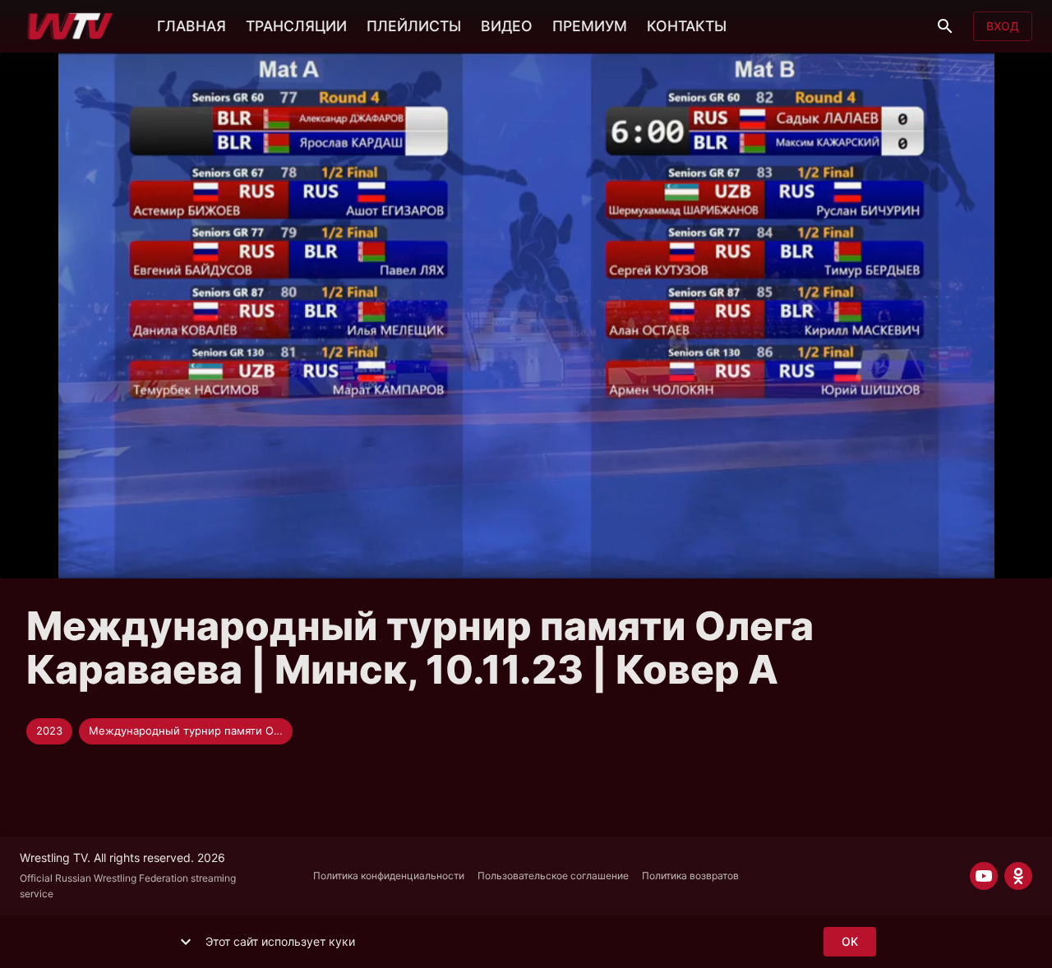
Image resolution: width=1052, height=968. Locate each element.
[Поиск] (945, 26)
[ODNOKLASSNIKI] (1018, 876)
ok (850, 941)
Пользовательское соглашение (553, 875)
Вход (1002, 26)
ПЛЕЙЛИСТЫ (414, 26)
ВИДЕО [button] (507, 26)
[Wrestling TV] (70, 26)
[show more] (185, 941)
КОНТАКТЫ (687, 26)
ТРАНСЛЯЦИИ (296, 26)
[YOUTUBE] (984, 876)
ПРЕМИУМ (589, 26)
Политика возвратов (690, 875)
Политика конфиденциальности (388, 875)
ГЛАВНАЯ (191, 26)
